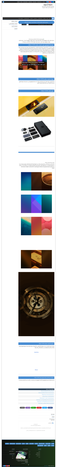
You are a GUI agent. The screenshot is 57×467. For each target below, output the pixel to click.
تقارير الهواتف (12, 443)
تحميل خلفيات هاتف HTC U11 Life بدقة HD (48, 394)
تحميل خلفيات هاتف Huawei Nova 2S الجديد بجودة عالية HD (45, 401)
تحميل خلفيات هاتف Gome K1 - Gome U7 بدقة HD (47, 398)
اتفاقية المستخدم (25, 1)
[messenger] (52, 2)
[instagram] (50, 2)
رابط (12, 455)
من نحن (21, 1)
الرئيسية (44, 1)
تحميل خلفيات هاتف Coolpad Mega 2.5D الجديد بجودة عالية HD (45, 400)
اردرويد (26, 463)
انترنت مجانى (34, 455)
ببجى (23, 443)
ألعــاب (50, 18)
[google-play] (53, 2)
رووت (52, 445)
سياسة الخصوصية (39, 1)
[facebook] (46, 2)
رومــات (44, 18)
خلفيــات (31, 18)
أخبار (52, 443)
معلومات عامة (40, 445)
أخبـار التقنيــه (40, 18)
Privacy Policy (34, 1)
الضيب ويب (31, 443)
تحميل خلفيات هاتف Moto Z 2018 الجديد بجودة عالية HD (46, 403)
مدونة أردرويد (47, 4)
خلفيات (38, 24)
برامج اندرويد (18, 443)
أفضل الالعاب (47, 443)
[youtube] (49, 2)
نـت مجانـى (35, 18)
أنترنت (36, 443)
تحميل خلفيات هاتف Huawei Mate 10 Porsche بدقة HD (46, 392)
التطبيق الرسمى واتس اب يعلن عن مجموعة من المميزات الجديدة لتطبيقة (22, 461)
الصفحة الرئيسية (42, 24)
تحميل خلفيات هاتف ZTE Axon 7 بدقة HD (48, 396)
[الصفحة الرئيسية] (52, 18)
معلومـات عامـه (20, 18)
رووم (48, 445)
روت (47, 18)
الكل (26, 443)
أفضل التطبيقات (41, 443)
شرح (45, 445)
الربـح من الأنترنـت (26, 18)
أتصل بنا (18, 1)
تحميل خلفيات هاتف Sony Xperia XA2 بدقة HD (47, 391)
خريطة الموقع (30, 1)
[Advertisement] (19, 10)
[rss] (9, 465)
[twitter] (48, 2)
